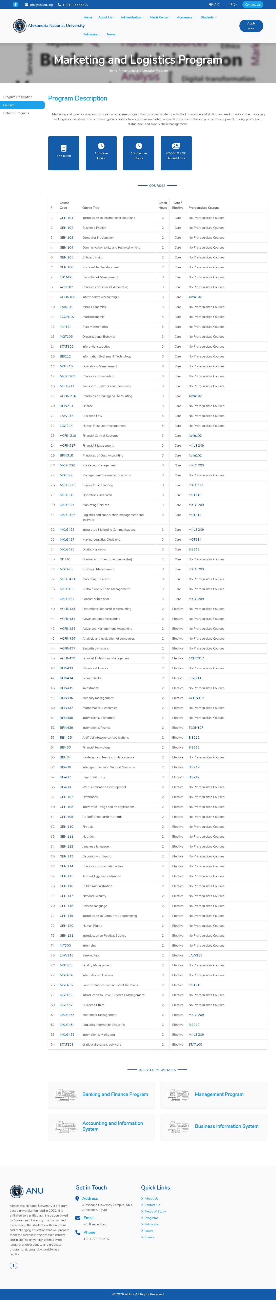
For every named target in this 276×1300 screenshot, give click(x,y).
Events (150, 1237)
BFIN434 (66, 678)
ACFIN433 (67, 609)
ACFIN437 (67, 648)
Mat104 (66, 327)
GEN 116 (66, 886)
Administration (131, 17)
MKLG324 (67, 505)
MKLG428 (67, 549)
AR (216, 4)
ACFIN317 (67, 445)
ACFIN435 (67, 628)
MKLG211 (67, 386)
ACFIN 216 (68, 396)
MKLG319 (67, 495)
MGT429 (66, 569)
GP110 (65, 559)
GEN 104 (66, 247)
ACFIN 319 (68, 435)
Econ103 (66, 307)
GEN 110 (66, 826)
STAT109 (67, 1044)
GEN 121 (66, 935)
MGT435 (66, 985)
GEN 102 (66, 228)
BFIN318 (66, 455)
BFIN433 (66, 668)
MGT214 (66, 426)
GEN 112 (66, 846)
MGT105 (66, 336)
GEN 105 (66, 257)
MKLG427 (67, 539)
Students (207, 17)
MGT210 (66, 366)
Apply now (251, 26)
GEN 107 (66, 797)
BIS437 (65, 777)
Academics (184, 17)
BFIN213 (66, 406)
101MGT (66, 277)
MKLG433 (67, 1015)
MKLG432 (67, 599)
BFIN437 (66, 708)
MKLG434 (67, 1025)
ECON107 (67, 317)
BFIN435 (66, 688)
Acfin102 (66, 287)
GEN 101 (66, 218)
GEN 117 (66, 896)
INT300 (65, 945)
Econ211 (195, 678)
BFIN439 (66, 727)
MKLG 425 (67, 515)
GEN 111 (66, 836)
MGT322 (66, 475)
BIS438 (65, 787)
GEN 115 (66, 876)
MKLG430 (67, 589)
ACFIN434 (67, 619)
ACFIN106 (67, 297)
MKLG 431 (67, 579)
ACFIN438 (67, 658)
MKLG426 (67, 529)
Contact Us (253, 4)
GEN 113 (66, 856)
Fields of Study (155, 1211)
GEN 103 (66, 237)
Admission (91, 34)
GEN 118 (66, 906)
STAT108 (67, 346)
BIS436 (65, 767)
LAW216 (67, 955)
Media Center (159, 17)
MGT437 (66, 1005)
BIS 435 (66, 737)
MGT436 (66, 995)
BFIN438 (66, 718)
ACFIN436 (67, 638)
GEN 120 (66, 926)
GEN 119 (66, 916)
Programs (151, 1218)
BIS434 (65, 757)
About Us (105, 17)
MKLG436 (67, 1034)
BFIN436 (66, 698)
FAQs (233, 4)
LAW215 (67, 416)
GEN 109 (66, 817)
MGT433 (66, 965)
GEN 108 (66, 807)
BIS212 (65, 356)
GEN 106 (66, 267)
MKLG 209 (67, 376)
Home (88, 17)
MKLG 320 (67, 465)
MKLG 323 (67, 485)
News (111, 34)
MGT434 (66, 975)
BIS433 (65, 747)
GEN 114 (66, 866)
